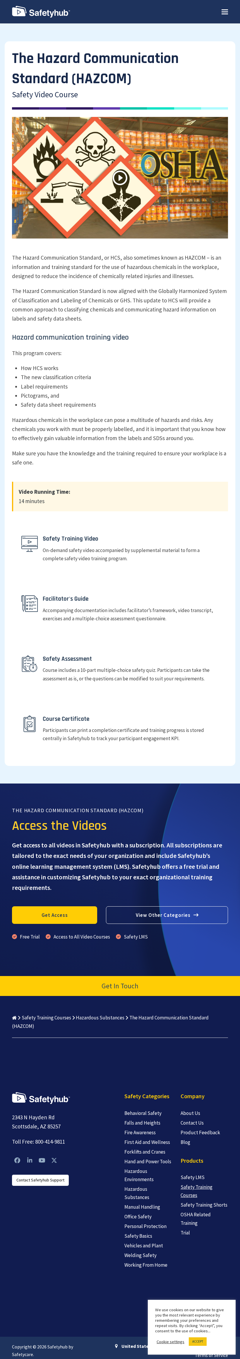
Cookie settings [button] (170, 1341)
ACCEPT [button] (197, 1341)
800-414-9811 (50, 1141)
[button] (225, 11)
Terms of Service (211, 1355)
